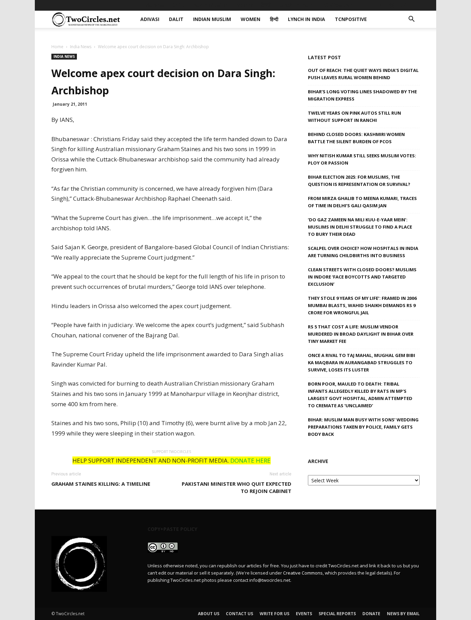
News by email (403, 614)
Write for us (274, 614)
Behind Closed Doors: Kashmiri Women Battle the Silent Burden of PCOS (356, 138)
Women (244, 5)
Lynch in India (295, 5)
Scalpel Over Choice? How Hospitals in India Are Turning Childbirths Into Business (363, 252)
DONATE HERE (250, 460)
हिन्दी (265, 5)
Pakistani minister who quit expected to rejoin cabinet (236, 487)
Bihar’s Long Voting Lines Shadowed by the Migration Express (362, 95)
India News (80, 47)
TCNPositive (336, 5)
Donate (371, 614)
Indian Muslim (209, 5)
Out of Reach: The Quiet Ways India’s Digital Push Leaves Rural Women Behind (363, 74)
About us (208, 614)
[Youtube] (414, 5)
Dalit (177, 5)
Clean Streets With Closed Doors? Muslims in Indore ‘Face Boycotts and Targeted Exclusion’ (362, 276)
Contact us (239, 614)
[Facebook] (369, 5)
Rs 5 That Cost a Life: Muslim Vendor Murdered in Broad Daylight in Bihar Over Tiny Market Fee (360, 334)
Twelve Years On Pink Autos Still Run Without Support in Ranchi (354, 116)
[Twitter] (403, 5)
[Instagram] (392, 5)
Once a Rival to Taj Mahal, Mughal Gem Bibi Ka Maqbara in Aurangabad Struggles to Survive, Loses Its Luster (361, 362)
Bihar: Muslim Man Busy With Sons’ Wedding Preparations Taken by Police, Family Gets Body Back (363, 427)
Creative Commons (303, 573)
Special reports (337, 614)
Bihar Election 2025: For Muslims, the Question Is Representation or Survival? (359, 180)
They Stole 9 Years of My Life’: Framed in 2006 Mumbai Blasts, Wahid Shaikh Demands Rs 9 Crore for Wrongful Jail (362, 305)
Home (57, 47)
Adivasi (155, 5)
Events (304, 614)
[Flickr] (380, 5)
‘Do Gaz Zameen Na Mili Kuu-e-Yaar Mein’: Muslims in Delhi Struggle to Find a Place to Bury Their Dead (360, 227)
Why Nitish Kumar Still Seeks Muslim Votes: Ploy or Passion (362, 159)
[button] (411, 20)
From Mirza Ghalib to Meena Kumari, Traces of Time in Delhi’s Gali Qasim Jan (362, 202)
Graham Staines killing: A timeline (100, 483)
